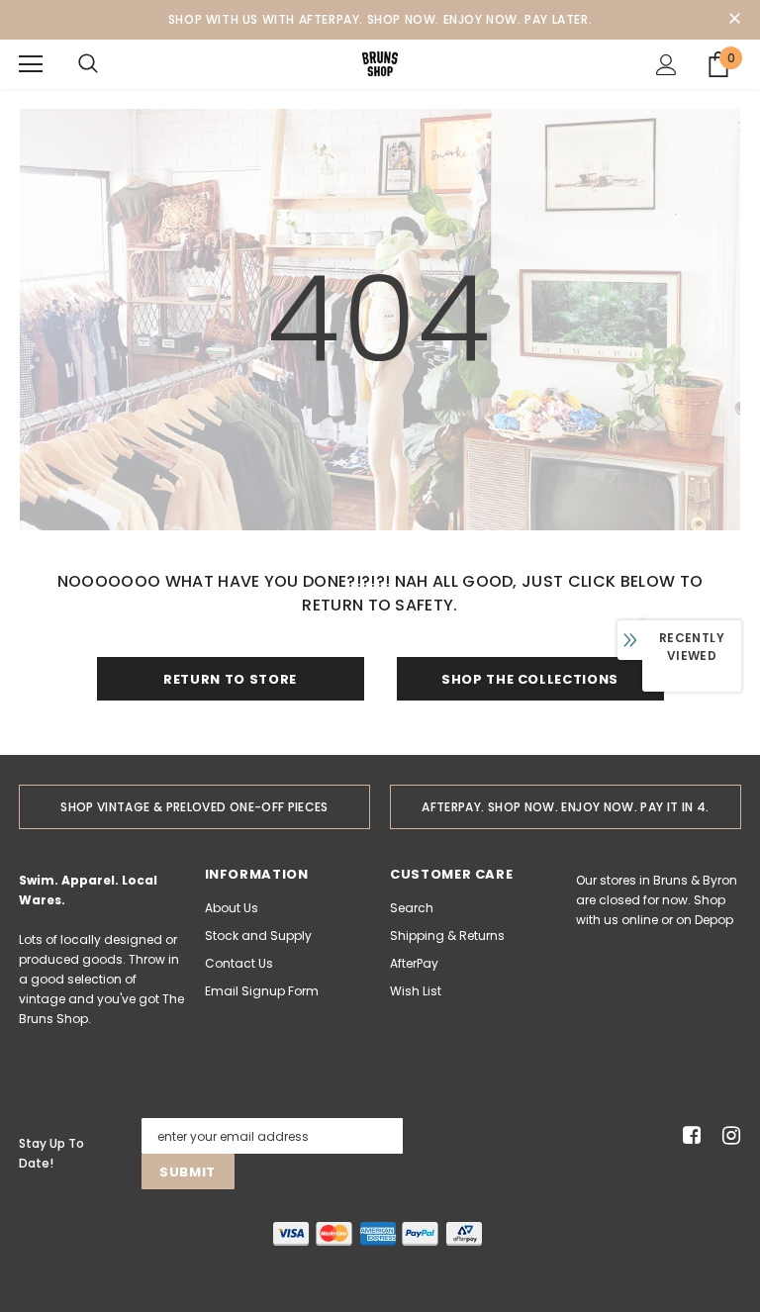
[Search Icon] (88, 64)
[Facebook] (688, 1136)
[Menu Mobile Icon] (31, 64)
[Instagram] (727, 1136)
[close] (734, 20)
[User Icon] (666, 64)
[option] (194, 807)
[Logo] (380, 63)
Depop (714, 919)
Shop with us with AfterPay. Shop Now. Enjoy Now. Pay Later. (380, 19)
